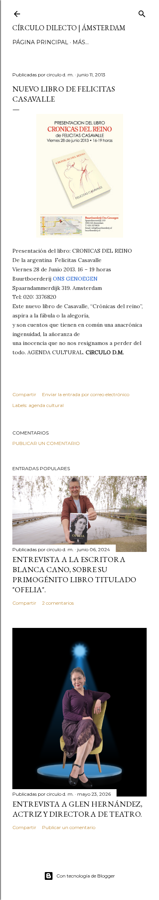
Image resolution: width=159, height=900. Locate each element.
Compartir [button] (24, 394)
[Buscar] (142, 12)
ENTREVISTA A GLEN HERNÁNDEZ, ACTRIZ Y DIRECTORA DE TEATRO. (77, 809)
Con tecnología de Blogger (85, 876)
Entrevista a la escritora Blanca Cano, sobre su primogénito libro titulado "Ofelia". (74, 574)
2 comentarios (58, 603)
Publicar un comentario (46, 443)
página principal (40, 42)
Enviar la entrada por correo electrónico (85, 394)
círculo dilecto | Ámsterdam (68, 27)
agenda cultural (46, 405)
